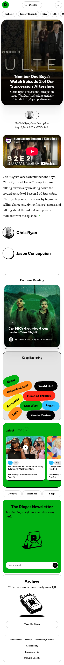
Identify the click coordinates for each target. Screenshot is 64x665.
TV (32, 70)
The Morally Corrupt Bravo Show (22, 474)
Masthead (32, 493)
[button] (32, 4)
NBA (44, 14)
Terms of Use (16, 639)
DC (12, 322)
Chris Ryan (23, 123)
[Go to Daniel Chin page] (11, 339)
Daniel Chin (24, 339)
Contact (12, 493)
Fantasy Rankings (28, 14)
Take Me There (32, 624)
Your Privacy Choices (44, 639)
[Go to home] (5, 4)
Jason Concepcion (39, 123)
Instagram (30, 652)
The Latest (9, 14)
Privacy (28, 639)
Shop (51, 493)
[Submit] (55, 565)
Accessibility (32, 645)
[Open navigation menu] (58, 4)
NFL (54, 14)
